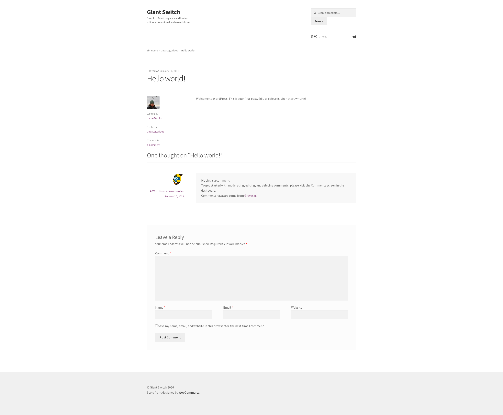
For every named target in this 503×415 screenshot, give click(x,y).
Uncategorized (169, 50)
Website (296, 307)
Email (228, 307)
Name (160, 307)
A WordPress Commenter (167, 191)
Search (319, 21)
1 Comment (153, 145)
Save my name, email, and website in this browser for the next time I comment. (211, 326)
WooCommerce (189, 392)
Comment (163, 253)
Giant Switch (163, 12)
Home (154, 50)
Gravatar (250, 195)
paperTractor (154, 118)
